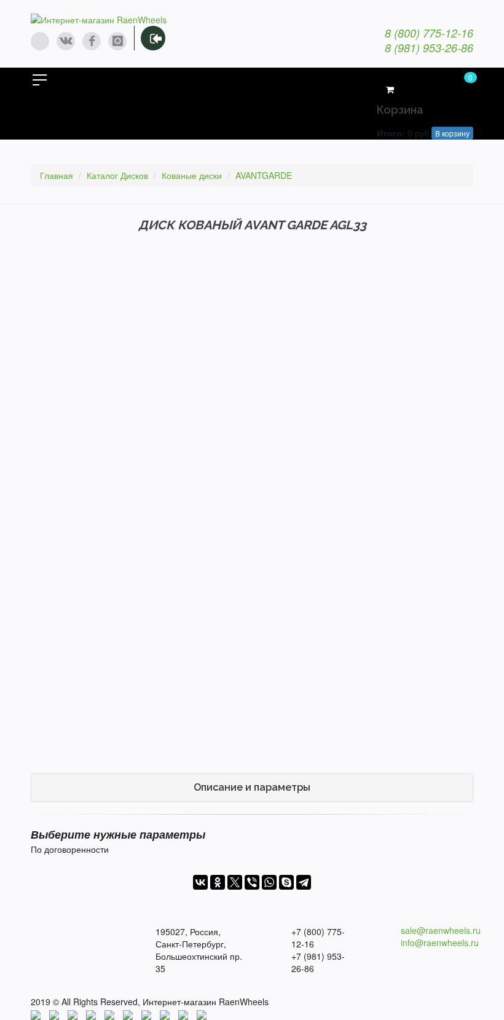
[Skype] (286, 882)
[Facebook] (91, 41)
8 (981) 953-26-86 (429, 47)
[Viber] (252, 882)
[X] (234, 882)
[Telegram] (303, 882)
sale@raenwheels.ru (441, 930)
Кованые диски (192, 175)
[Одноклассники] (217, 882)
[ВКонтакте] (200, 882)
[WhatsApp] (40, 41)
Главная (56, 175)
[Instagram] (117, 41)
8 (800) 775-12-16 (429, 33)
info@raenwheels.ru (440, 942)
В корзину (452, 133)
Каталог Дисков (117, 175)
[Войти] (153, 38)
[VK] (66, 41)
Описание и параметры (252, 787)
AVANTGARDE (263, 175)
